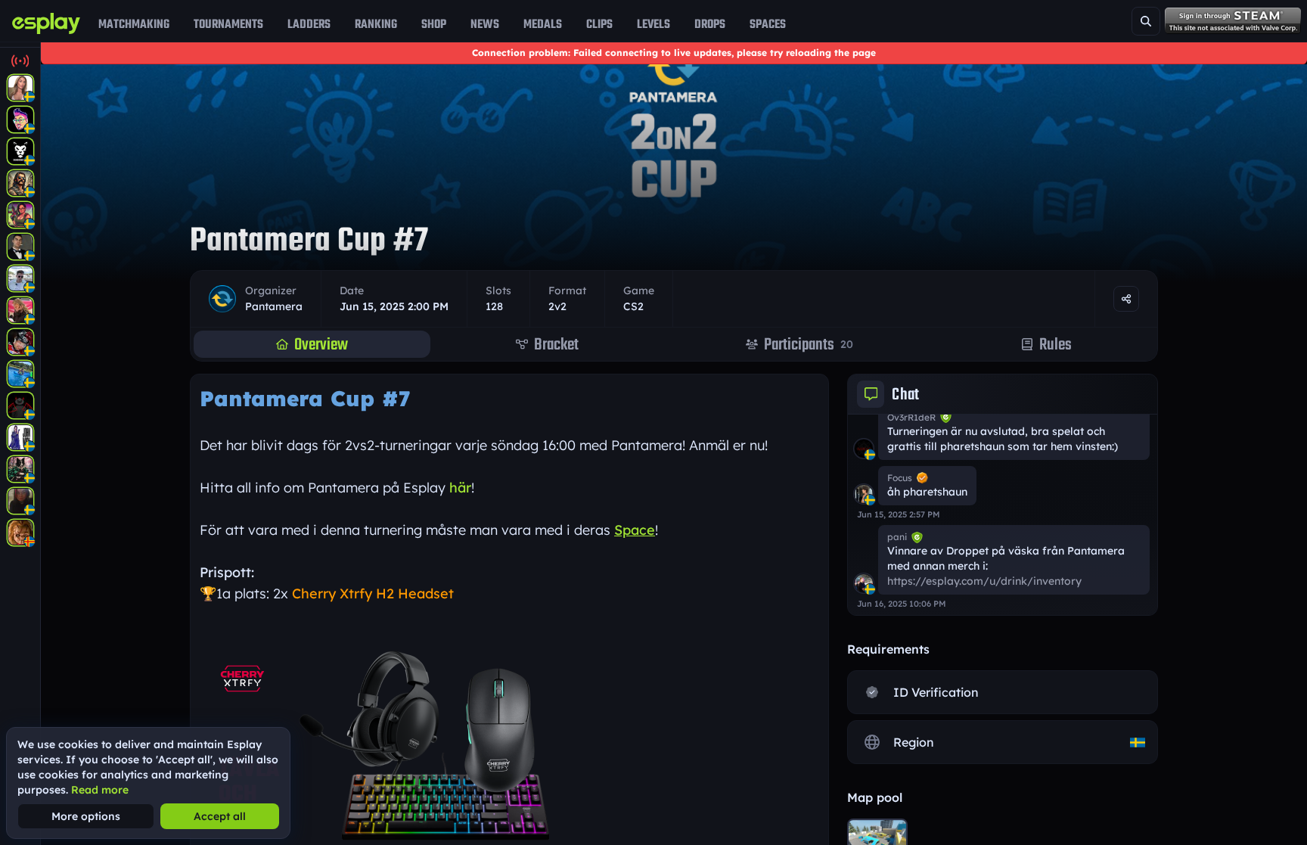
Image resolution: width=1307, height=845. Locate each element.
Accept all (220, 816)
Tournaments (228, 24)
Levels (653, 24)
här (460, 487)
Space (634, 530)
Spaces (768, 24)
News (484, 24)
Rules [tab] (1055, 344)
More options (85, 816)
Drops (709, 24)
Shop (433, 24)
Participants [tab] (808, 344)
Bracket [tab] (556, 344)
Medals (542, 24)
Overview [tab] (321, 344)
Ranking (376, 24)
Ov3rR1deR (911, 417)
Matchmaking (133, 24)
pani (897, 536)
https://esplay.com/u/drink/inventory (984, 581)
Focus (899, 477)
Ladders (309, 24)
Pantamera (274, 306)
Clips (599, 24)
